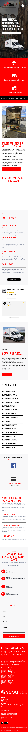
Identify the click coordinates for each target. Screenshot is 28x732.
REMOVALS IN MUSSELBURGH (10, 417)
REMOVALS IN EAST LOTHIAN (10, 395)
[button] (11, 33)
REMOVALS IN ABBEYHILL (8, 436)
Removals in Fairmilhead (7, 683)
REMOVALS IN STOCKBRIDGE (9, 432)
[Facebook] (2, 723)
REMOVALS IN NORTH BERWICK (10, 402)
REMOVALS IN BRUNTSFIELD (9, 425)
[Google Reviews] (5, 723)
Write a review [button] (11, 297)
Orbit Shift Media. (15, 730)
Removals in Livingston (7, 669)
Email (4, 616)
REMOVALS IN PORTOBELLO (9, 410)
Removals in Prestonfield (7, 685)
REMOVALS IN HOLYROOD (9, 429)
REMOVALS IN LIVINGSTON (9, 413)
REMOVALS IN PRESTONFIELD (10, 440)
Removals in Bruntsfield (7, 680)
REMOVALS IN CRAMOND (8, 406)
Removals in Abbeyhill (6, 677)
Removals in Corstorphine (7, 674)
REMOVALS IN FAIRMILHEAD (9, 443)
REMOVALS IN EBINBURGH (9, 391)
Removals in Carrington (7, 676)
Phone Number (7, 622)
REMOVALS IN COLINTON (8, 447)
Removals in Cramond (6, 671)
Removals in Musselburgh (7, 667)
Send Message (14, 636)
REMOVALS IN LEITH (7, 421)
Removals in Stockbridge (7, 675)
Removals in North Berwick (8, 672)
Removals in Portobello (7, 670)
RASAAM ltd (20, 729)
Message (5, 627)
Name (4, 611)
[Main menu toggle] (22, 5)
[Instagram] (7, 723)
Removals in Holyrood (6, 679)
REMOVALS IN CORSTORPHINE (10, 399)
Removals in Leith (5, 681)
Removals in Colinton (6, 682)
